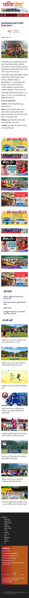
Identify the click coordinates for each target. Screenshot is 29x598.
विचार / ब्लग (7, 534)
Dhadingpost (16, 31)
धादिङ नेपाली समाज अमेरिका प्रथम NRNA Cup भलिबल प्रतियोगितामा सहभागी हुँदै (13, 410)
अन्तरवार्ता (6, 541)
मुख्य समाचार (7, 519)
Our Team (22, 578)
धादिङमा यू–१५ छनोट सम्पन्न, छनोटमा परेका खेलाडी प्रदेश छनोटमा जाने (13, 364)
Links (17, 578)
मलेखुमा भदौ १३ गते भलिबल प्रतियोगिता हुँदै (14, 387)
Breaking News (8, 523)
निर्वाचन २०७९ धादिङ (7, 582)
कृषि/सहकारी (7, 538)
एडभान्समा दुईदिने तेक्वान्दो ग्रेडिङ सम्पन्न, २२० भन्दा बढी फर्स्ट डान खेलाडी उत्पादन (14, 503)
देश (5, 543)
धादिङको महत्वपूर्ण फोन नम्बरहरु (10, 580)
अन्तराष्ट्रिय (6, 532)
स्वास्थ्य (5, 530)
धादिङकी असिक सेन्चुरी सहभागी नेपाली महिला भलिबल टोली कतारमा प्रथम (14, 434)
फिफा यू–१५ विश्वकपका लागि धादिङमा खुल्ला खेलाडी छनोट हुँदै (14, 457)
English (26, 15)
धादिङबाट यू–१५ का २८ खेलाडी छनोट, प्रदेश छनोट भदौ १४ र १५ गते (14, 341)
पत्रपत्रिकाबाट (7, 527)
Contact (13, 578)
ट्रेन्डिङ (21, 15)
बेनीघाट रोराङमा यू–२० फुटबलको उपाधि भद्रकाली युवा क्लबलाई (12, 480)
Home (4, 578)
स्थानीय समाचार (7, 521)
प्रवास (5, 536)
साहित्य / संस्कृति (7, 528)
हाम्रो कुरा (8, 578)
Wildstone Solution (20, 594)
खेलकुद (6, 525)
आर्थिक (5, 540)
